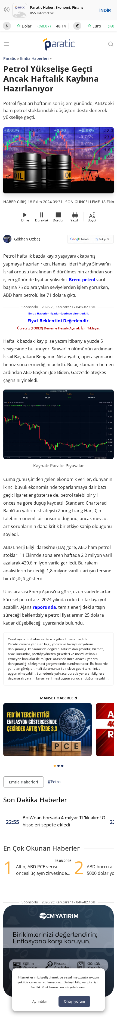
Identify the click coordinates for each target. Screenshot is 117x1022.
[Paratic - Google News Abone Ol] (90, 241)
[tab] (55, 766)
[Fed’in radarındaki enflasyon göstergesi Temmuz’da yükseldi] (47, 729)
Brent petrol (82, 280)
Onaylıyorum (74, 1001)
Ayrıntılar (39, 1001)
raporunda (44, 607)
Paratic (9, 58)
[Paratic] (58, 45)
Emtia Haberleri (34, 58)
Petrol (54, 781)
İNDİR (105, 10)
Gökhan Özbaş (27, 239)
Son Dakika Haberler (35, 799)
